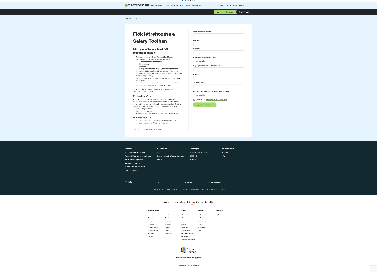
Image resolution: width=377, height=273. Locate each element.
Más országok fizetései (198, 153)
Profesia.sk (151, 218)
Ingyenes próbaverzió (224, 12)
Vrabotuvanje (202, 221)
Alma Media (211, 189)
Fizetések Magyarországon (135, 153)
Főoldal (128, 18)
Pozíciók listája (156, 6)
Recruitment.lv (185, 236)
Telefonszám (198, 83)
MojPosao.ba (202, 218)
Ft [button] (248, 5)
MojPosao (201, 215)
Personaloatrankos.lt (187, 233)
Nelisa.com (151, 236)
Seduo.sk (168, 224)
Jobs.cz (150, 215)
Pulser (200, 230)
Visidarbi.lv (184, 227)
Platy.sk (167, 230)
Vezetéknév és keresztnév (202, 31)
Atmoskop (151, 233)
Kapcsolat (226, 153)
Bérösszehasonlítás (193, 6)
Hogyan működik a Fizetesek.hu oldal (170, 156)
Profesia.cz (151, 221)
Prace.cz (151, 224)
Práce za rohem (153, 230)
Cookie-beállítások (215, 183)
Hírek (224, 156)
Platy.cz (167, 227)
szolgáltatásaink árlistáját (153, 129)
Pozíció (196, 40)
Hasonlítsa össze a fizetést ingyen (231, 5)
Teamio (167, 218)
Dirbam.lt (184, 224)
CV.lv (183, 218)
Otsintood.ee (185, 230)
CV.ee (183, 221)
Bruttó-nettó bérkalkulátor (135, 167)
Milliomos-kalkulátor (132, 163)
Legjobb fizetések (131, 170)
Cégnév (196, 48)
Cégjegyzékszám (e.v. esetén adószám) (207, 66)
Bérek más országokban (134, 160)
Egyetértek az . (212, 100)
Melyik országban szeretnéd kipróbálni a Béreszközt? (212, 91)
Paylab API (193, 160)
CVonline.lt (184, 215)
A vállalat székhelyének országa (204, 57)
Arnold (167, 215)
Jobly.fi (217, 215)
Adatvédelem (187, 183)
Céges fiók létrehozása (205, 105)
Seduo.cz (168, 221)
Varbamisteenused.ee (188, 239)
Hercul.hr (200, 224)
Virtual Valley (202, 227)
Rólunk (159, 160)
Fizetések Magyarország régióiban (138, 156)
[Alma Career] (188, 250)
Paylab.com (168, 233)
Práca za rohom (153, 227)
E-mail (195, 74)
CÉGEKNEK (194, 156)
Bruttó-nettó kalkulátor (174, 6)
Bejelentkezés (244, 12)
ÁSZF (159, 153)
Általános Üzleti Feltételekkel (216, 100)
